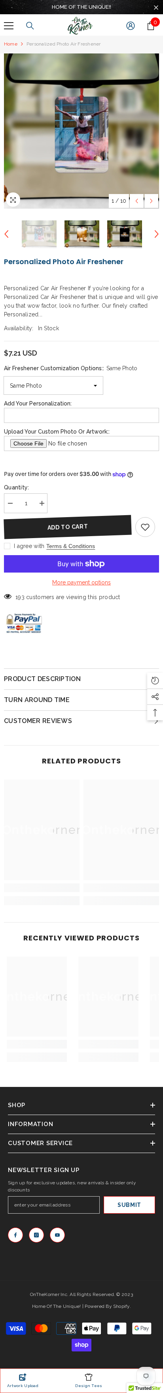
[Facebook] (15, 1235)
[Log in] (130, 26)
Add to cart (67, 526)
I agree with (29, 546)
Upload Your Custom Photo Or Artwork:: (57, 431)
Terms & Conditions (70, 546)
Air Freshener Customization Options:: (70, 368)
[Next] (151, 201)
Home (10, 44)
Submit (129, 1205)
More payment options (81, 582)
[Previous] (137, 201)
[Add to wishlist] (145, 527)
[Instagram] (36, 1235)
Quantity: (16, 487)
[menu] (8, 25)
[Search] (30, 25)
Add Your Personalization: (38, 403)
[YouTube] (57, 1235)
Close (156, 8)
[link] (42, 887)
